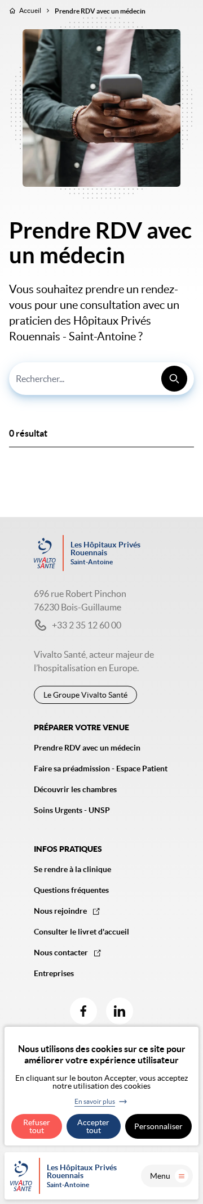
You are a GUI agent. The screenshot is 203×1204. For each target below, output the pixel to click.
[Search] (174, 379)
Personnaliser (158, 1126)
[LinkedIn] (119, 1011)
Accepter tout (93, 1126)
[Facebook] (83, 1011)
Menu (160, 1175)
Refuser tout (36, 1126)
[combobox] (101, 378)
